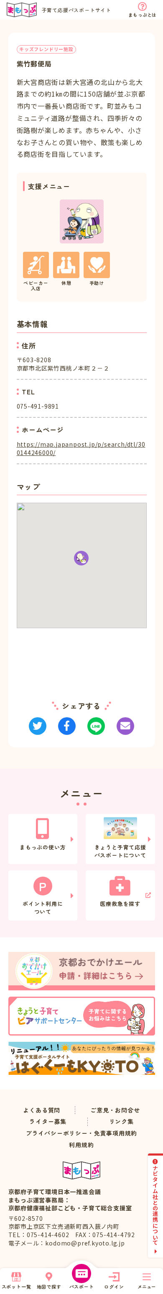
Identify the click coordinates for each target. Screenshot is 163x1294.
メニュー (147, 1286)
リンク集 (121, 1121)
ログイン (114, 1286)
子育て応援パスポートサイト (76, 9)
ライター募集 (47, 1121)
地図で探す (49, 1286)
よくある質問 (41, 1110)
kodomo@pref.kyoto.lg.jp (85, 1243)
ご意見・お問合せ (115, 1110)
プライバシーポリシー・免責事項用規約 (81, 1133)
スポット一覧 (16, 1286)
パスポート (81, 1286)
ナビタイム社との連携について (156, 1205)
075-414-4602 (48, 1234)
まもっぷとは (142, 14)
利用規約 (81, 1145)
